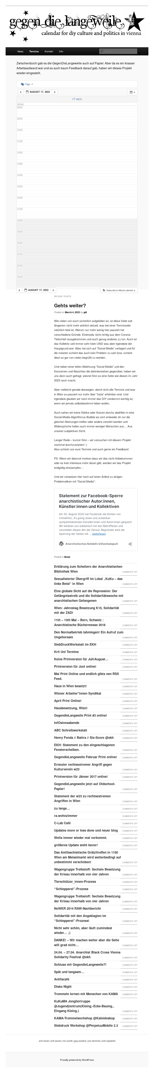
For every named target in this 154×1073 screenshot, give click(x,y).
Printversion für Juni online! (75, 666)
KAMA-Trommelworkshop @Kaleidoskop (84, 1018)
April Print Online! (68, 700)
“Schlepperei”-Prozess (71, 889)
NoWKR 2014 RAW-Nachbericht (77, 908)
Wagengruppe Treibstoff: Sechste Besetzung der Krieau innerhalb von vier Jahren (87, 871)
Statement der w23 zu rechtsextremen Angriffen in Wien (82, 798)
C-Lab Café (62, 823)
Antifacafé (61, 979)
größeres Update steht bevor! (76, 845)
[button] (118, 290)
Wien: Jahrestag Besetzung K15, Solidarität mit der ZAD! (86, 610)
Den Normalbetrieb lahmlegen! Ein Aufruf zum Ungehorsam (88, 634)
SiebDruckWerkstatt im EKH (75, 644)
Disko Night (63, 986)
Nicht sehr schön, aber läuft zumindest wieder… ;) (83, 930)
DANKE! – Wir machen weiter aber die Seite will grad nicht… (86, 942)
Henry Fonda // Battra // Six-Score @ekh (84, 737)
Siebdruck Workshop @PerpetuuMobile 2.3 (86, 1025)
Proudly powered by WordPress (77, 1060)
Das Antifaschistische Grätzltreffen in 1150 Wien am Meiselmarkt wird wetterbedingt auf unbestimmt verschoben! (87, 857)
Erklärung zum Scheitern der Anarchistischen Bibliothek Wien (88, 569)
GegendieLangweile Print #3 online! (80, 715)
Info (61, 51)
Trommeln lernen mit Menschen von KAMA (86, 994)
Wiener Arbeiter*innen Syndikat (77, 693)
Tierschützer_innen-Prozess (75, 881)
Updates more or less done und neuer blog (86, 830)
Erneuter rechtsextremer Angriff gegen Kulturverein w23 (83, 767)
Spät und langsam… (69, 972)
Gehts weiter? (70, 305)
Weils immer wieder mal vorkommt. (80, 837)
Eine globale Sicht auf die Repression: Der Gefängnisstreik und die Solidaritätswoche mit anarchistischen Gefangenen (88, 596)
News (20, 51)
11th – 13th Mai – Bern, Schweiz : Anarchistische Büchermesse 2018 (79, 622)
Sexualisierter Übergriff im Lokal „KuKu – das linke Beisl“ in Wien (88, 581)
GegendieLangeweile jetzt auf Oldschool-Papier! (84, 786)
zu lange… (62, 808)
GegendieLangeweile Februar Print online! (85, 757)
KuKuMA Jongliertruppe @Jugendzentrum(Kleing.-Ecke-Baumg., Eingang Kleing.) (84, 1006)
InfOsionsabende (66, 722)
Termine (34, 51)
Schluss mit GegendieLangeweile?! (80, 964)
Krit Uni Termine (66, 651)
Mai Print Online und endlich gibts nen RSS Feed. (86, 676)
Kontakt (49, 51)
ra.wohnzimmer (65, 815)
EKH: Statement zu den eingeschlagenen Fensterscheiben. (84, 747)
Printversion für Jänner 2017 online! (81, 776)
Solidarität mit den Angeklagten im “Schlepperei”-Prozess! (80, 918)
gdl (85, 312)
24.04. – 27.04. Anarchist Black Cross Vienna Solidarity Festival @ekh (87, 954)
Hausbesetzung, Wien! (71, 708)
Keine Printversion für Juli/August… (81, 659)
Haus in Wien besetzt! (70, 686)
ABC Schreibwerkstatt (70, 730)
